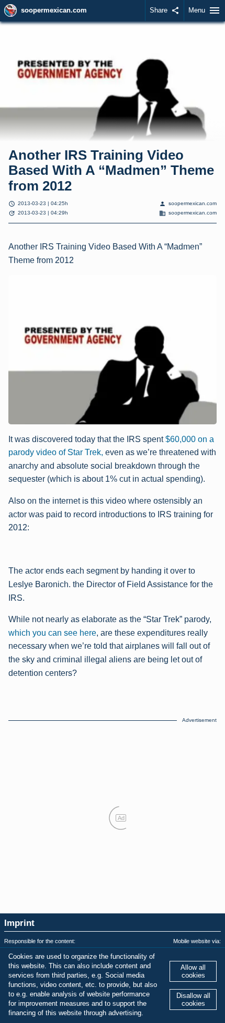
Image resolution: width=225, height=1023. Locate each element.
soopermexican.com (54, 10)
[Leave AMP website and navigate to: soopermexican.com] (10, 10)
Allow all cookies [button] (193, 971)
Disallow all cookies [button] (193, 999)
